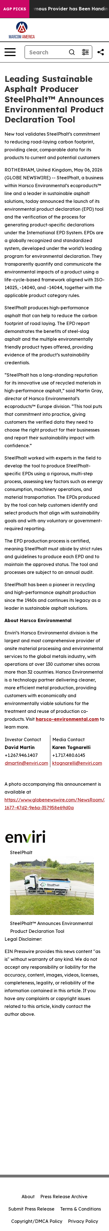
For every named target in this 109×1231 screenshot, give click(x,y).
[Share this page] (101, 52)
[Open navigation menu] (10, 52)
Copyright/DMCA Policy (36, 1221)
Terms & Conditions (80, 1209)
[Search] (72, 52)
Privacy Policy (83, 1221)
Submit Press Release (31, 1209)
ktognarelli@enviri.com (77, 763)
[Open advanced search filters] (85, 52)
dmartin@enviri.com (26, 763)
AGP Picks (14, 8)
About (28, 1196)
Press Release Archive (63, 1196)
